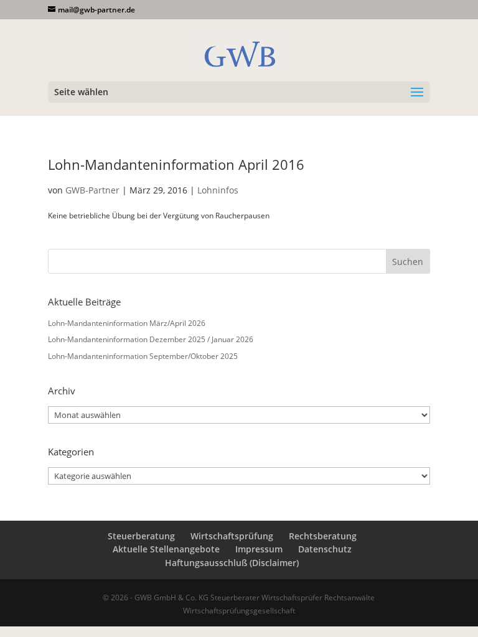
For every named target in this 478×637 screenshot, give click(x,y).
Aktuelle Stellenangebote (166, 549)
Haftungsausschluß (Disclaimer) (232, 563)
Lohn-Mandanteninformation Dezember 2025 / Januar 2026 (150, 339)
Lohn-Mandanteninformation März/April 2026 (126, 323)
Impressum (259, 549)
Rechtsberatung (323, 536)
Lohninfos (217, 190)
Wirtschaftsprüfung (231, 536)
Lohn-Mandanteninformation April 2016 (176, 164)
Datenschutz (325, 549)
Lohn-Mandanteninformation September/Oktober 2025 (143, 356)
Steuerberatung (141, 536)
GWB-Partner (92, 190)
